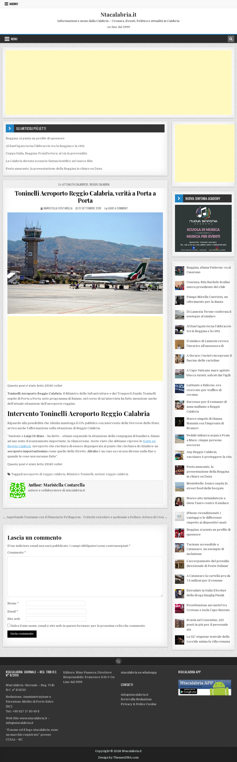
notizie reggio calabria (111, 474)
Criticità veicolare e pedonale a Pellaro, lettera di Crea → (125, 517)
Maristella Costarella (58, 208)
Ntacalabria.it (118, 14)
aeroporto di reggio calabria (44, 474)
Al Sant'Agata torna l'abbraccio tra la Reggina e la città (45, 146)
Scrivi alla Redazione (136, 699)
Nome (13, 603)
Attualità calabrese (75, 184)
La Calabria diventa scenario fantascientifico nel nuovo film (49, 161)
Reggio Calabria (99, 184)
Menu (13, 4)
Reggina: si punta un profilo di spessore (35, 138)
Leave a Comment (118, 208)
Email (12, 611)
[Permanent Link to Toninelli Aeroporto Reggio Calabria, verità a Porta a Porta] (85, 263)
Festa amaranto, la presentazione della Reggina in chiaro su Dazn (54, 168)
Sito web (13, 619)
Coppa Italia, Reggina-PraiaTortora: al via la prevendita (46, 153)
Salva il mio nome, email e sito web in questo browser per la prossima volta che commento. (78, 625)
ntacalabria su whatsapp (139, 672)
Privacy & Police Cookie (138, 704)
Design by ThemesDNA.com (118, 757)
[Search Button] (118, 661)
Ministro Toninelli (80, 474)
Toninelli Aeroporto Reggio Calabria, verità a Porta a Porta (85, 196)
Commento (16, 552)
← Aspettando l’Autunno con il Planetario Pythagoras (42, 517)
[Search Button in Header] (231, 39)
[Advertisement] (118, 82)
